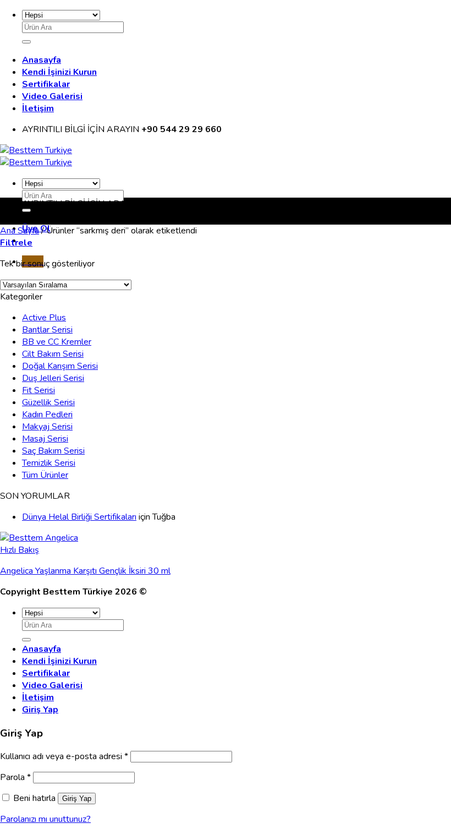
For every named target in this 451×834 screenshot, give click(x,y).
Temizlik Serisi (48, 463)
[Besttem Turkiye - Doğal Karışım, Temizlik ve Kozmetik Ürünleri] (36, 156)
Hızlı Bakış (19, 550)
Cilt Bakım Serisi (53, 354)
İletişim (38, 108)
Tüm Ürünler (45, 475)
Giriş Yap (76, 798)
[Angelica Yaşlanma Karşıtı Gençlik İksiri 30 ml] (39, 538)
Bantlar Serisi (47, 330)
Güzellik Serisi (48, 402)
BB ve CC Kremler (56, 342)
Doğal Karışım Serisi (60, 366)
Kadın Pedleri (47, 414)
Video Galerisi (52, 96)
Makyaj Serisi (47, 427)
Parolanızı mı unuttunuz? (45, 819)
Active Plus (44, 318)
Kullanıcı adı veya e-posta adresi (64, 756)
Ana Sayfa (19, 231)
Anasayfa (41, 60)
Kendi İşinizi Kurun (59, 72)
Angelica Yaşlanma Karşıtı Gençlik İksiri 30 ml (85, 571)
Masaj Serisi (45, 439)
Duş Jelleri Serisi (53, 378)
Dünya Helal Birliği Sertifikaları (79, 517)
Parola (15, 777)
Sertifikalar (46, 84)
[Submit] (26, 41)
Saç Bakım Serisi (53, 451)
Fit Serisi (38, 390)
